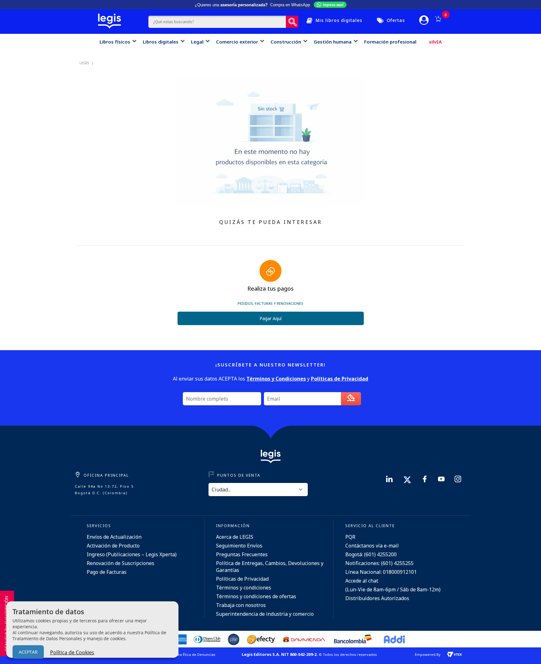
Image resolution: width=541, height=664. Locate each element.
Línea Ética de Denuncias (194, 654)
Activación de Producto (113, 545)
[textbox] (217, 22)
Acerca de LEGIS (234, 536)
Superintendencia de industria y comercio (265, 613)
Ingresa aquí (333, 5)
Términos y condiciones (243, 587)
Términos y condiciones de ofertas (256, 596)
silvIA (435, 42)
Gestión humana (333, 42)
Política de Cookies (72, 652)
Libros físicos (115, 42)
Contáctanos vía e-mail (372, 545)
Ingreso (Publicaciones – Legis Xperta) (132, 554)
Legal (197, 42)
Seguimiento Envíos (239, 545)
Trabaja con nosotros (241, 605)
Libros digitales (160, 42)
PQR (350, 536)
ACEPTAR (28, 652)
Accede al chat (361, 580)
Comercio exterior (237, 42)
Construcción (285, 42)
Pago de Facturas (106, 571)
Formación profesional (390, 42)
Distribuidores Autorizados (377, 598)
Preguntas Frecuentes (242, 554)
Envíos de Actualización (114, 536)
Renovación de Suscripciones (120, 563)
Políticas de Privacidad (242, 578)
